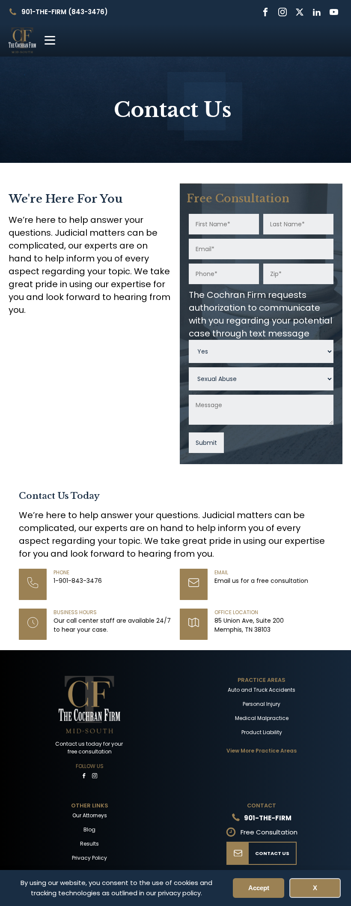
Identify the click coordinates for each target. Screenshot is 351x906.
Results (89, 843)
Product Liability (261, 732)
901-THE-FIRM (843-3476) (64, 11)
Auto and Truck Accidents (261, 689)
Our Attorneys (89, 815)
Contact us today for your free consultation (89, 747)
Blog (89, 829)
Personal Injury (261, 704)
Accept (258, 887)
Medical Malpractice (262, 718)
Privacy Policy (89, 857)
